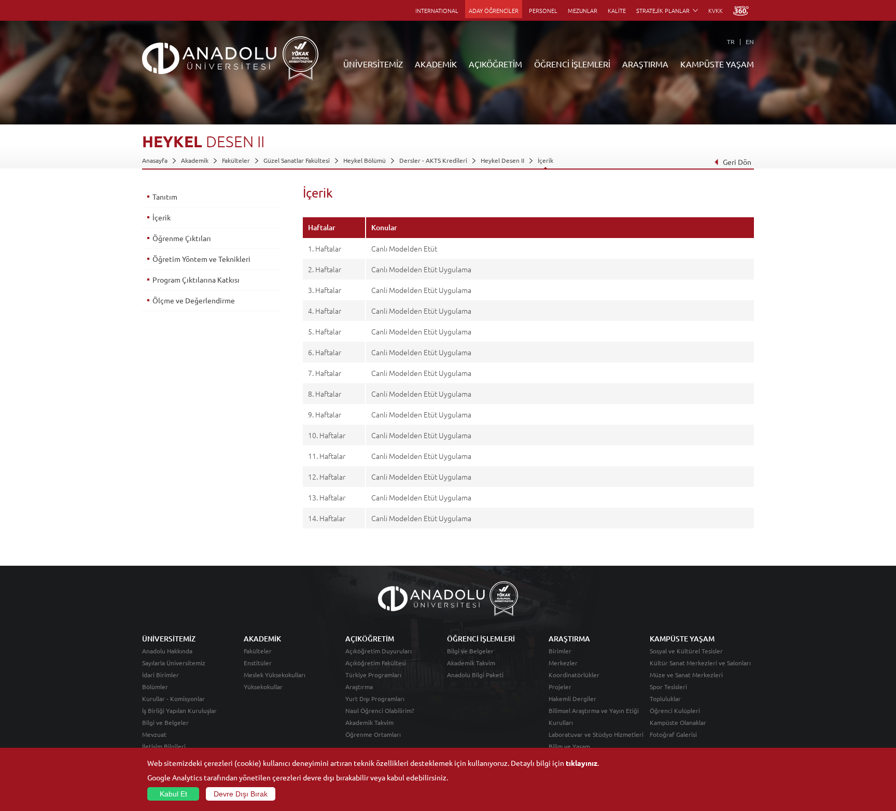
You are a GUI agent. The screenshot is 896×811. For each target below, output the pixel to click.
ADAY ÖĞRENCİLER (494, 10)
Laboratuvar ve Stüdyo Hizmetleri (596, 734)
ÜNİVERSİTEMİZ (373, 64)
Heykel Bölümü (364, 160)
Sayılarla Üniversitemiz (173, 663)
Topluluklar (665, 698)
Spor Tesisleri (668, 686)
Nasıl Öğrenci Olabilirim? (379, 710)
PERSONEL (543, 10)
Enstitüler (258, 663)
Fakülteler (236, 160)
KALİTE (617, 10)
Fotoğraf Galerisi (673, 734)
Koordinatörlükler (574, 674)
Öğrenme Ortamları (373, 734)
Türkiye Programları (373, 674)
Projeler (560, 686)
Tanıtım (164, 196)
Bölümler (155, 686)
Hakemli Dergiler (572, 698)
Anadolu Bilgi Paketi (475, 674)
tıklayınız (581, 762)
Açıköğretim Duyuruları (378, 651)
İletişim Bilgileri (164, 746)
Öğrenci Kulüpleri (675, 710)
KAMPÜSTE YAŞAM (717, 64)
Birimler (560, 651)
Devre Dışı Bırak (241, 794)
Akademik (194, 160)
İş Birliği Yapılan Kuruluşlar (179, 710)
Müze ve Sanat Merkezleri (686, 674)
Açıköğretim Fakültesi (375, 663)
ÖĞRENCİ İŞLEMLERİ (572, 64)
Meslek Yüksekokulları (274, 674)
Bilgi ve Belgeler (165, 722)
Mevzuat (154, 734)
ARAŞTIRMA (645, 64)
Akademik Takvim (369, 722)
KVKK (715, 10)
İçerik (545, 160)
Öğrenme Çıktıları (181, 238)
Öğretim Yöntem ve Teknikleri (201, 258)
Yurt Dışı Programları (374, 698)
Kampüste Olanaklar (678, 722)
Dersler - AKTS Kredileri (433, 160)
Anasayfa (154, 160)
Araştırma (359, 686)
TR (731, 41)
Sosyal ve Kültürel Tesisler (686, 651)
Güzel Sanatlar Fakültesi (296, 160)
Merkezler (563, 663)
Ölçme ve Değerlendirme (193, 300)
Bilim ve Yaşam (569, 746)
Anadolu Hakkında (167, 651)
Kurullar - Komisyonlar (173, 698)
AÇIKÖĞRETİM (495, 64)
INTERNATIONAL (436, 10)
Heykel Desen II (502, 160)
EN (750, 41)
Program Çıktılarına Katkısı (196, 279)
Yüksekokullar (263, 686)
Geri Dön (737, 161)
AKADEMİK (436, 64)
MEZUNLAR (582, 10)
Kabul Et (173, 794)
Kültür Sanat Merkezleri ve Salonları (700, 663)
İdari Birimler (160, 674)
